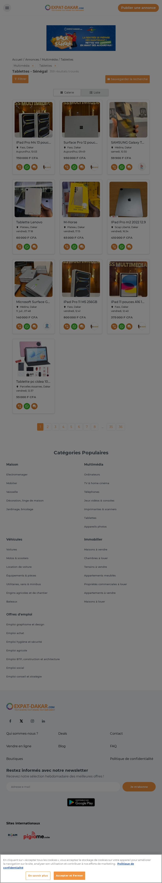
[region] (81, 868)
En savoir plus (38, 875)
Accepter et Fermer (69, 875)
